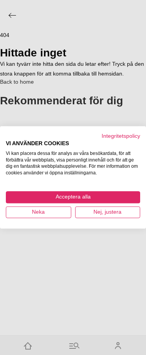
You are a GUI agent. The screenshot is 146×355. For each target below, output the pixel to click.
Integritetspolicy (121, 136)
